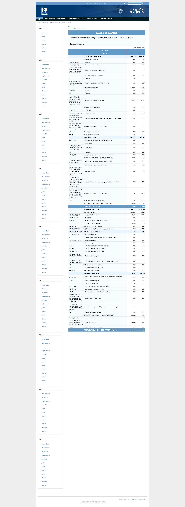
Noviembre (46, 68)
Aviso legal (122, 499)
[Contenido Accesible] (125, 3)
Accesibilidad (132, 499)
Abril (43, 40)
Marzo (44, 44)
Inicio (39, 22)
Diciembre (45, 64)
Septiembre (46, 76)
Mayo (44, 37)
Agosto (44, 80)
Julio (43, 83)
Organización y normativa (55, 19)
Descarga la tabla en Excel (78, 28)
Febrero (44, 48)
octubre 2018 (53, 22)
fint (59, 22)
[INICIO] (39, 18)
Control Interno (76, 19)
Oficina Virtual (107, 19)
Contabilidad (92, 19)
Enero (44, 52)
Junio (43, 33)
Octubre (45, 72)
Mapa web (142, 499)
